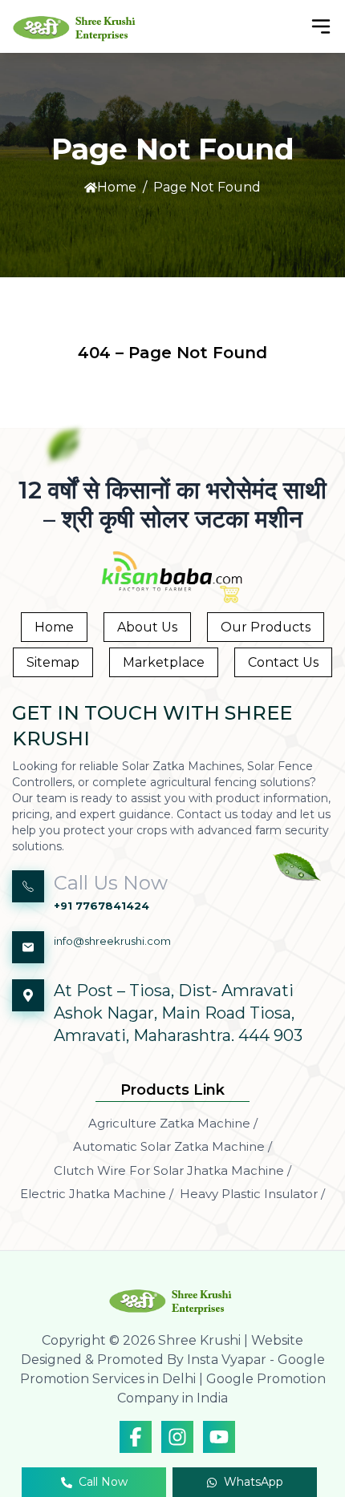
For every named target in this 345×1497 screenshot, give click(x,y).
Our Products (265, 627)
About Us (147, 627)
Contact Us (283, 662)
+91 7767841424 (101, 905)
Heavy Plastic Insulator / (252, 1193)
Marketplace (164, 662)
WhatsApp (253, 1482)
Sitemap (52, 662)
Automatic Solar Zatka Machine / (172, 1146)
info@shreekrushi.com (112, 940)
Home (116, 187)
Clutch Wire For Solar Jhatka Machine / (172, 1170)
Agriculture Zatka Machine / (173, 1123)
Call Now (103, 1482)
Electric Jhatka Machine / (96, 1193)
